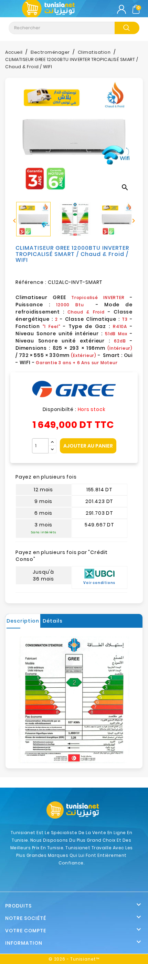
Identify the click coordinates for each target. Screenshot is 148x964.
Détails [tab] (53, 620)
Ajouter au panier (88, 445)
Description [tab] (23, 620)
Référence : (30, 282)
